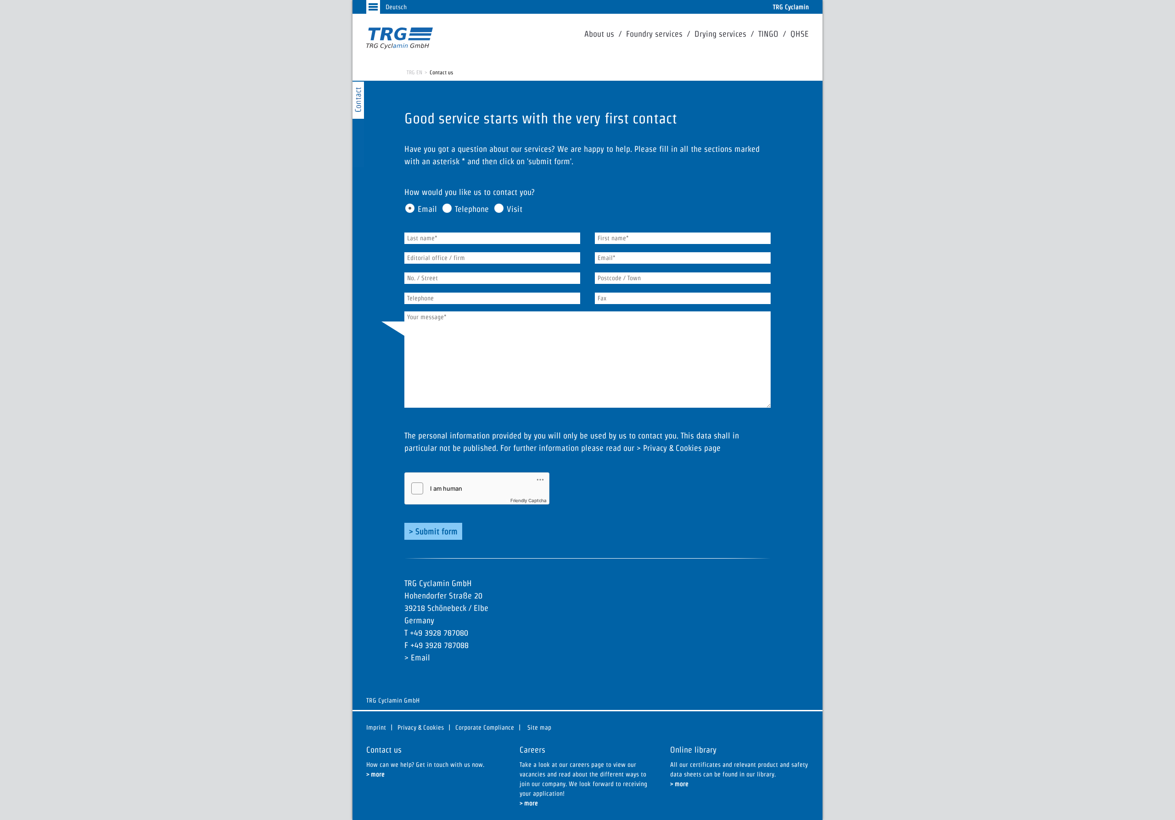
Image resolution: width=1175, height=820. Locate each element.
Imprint (376, 727)
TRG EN (414, 72)
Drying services (720, 33)
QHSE (799, 33)
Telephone (472, 209)
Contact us (441, 72)
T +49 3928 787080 (436, 632)
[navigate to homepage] (399, 38)
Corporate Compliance (484, 727)
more (378, 774)
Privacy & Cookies (672, 447)
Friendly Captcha (528, 500)
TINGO (768, 33)
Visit (514, 209)
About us (599, 33)
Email (427, 209)
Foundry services (654, 33)
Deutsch (396, 7)
